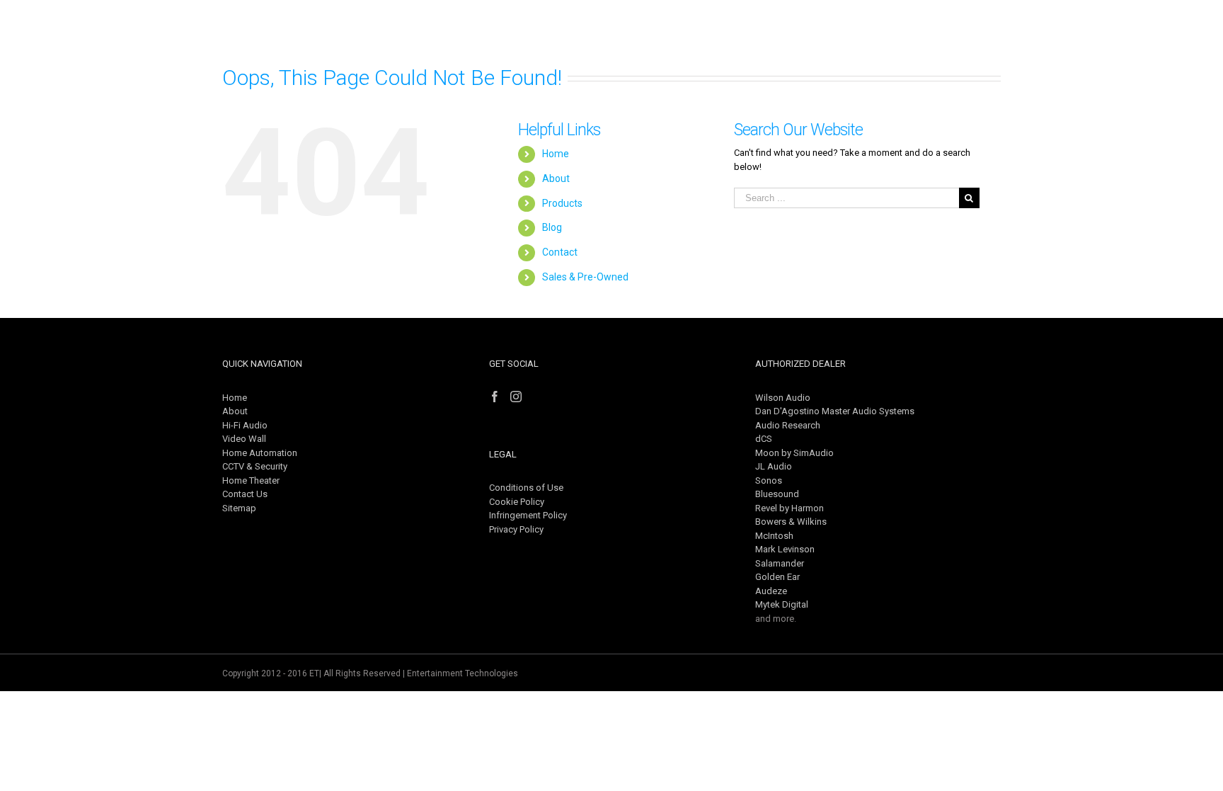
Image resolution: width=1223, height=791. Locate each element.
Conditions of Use (526, 487)
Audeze (771, 591)
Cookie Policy (516, 501)
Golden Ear (777, 576)
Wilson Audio (782, 397)
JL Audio (773, 466)
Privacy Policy (516, 529)
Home (555, 153)
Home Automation (259, 453)
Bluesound (777, 494)
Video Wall (244, 438)
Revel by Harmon (789, 508)
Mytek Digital (781, 604)
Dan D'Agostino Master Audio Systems (834, 411)
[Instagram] (516, 396)
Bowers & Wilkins (791, 521)
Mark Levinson (785, 549)
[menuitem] (608, 32)
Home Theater (251, 480)
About (556, 178)
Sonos (768, 480)
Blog (552, 227)
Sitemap (239, 508)
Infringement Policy (528, 515)
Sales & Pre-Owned (585, 277)
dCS (763, 438)
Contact (560, 252)
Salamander (779, 563)
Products (562, 203)
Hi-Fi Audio (245, 425)
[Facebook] (494, 396)
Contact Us (245, 494)
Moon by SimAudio (794, 453)
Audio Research (787, 425)
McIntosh (774, 535)
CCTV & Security (254, 466)
